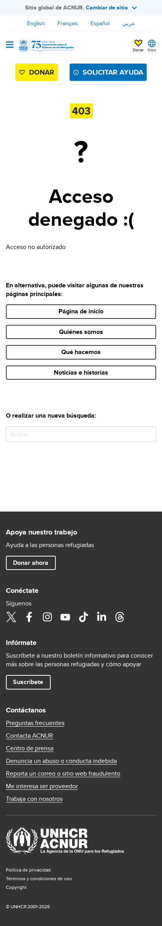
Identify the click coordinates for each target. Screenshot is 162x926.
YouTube (65, 617)
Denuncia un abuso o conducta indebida (61, 761)
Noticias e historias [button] (81, 372)
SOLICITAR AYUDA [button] (113, 72)
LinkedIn (101, 617)
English (36, 23)
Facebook (29, 617)
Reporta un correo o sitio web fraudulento (63, 773)
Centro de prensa (29, 748)
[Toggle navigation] (9, 45)
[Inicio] (46, 46)
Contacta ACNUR (29, 735)
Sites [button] (151, 49)
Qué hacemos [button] (81, 351)
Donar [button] (138, 49)
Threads (119, 617)
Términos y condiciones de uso (39, 878)
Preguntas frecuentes (35, 723)
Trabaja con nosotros (34, 799)
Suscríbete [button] (28, 681)
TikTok (83, 617)
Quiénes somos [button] (81, 331)
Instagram (47, 617)
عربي (128, 23)
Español (100, 23)
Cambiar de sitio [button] (107, 7)
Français (67, 23)
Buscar (148, 434)
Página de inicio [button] (81, 311)
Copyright (16, 887)
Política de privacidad (28, 869)
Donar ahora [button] (30, 562)
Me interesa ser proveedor (42, 786)
